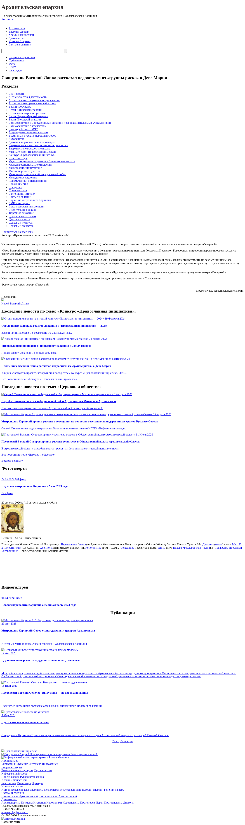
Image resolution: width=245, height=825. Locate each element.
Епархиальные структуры (17, 770)
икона (82, 544)
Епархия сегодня (19, 31)
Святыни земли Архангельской (58, 796)
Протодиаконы (113, 802)
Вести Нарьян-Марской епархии (28, 116)
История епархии (12, 786)
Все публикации (122, 741)
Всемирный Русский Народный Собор (32, 135)
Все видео (7, 604)
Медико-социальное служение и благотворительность (42, 161)
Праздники (15, 187)
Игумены (27, 802)
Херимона (46, 547)
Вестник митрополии (22, 57)
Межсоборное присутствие (25, 167)
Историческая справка (15, 789)
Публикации (16, 60)
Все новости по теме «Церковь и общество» (28, 454)
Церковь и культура (20, 222)
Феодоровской (192, 547)
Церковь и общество (21, 225)
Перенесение (69, 544)
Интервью (35, 763)
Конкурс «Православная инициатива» (32, 154)
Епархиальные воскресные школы (30, 148)
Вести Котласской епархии (25, 109)
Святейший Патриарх (22, 193)
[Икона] (12, 531)
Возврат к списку (12, 460)
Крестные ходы (18, 158)
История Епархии (19, 41)
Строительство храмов (22, 209)
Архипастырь (17, 28)
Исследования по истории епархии (81, 789)
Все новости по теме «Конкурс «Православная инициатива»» (39, 379)
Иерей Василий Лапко (15, 303)
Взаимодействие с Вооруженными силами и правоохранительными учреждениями (60, 122)
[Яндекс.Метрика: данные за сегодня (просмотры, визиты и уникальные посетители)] (13, 818)
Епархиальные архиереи (45, 789)
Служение (21, 763)
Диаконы (128, 802)
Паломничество (18, 183)
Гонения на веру (114, 789)
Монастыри (24, 783)
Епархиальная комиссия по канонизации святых (38, 145)
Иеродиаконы (71, 802)
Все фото (7, 493)
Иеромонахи (54, 802)
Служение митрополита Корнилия (30, 200)
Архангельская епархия (32, 7)
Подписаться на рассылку (17, 231)
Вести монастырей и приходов (27, 113)
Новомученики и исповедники (28, 180)
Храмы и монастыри (21, 34)
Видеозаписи (50, 763)
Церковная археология (22, 216)
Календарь (15, 70)
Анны (161, 547)
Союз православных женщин (26, 206)
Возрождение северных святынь (28, 132)
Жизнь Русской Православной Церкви (32, 151)
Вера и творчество (20, 106)
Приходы (37, 783)
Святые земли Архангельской (19, 796)
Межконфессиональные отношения (30, 164)
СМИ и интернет (19, 203)
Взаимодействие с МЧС (23, 129)
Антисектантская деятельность (27, 96)
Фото (12, 63)
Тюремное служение (21, 212)
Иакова (177, 547)
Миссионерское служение (24, 171)
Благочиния (8, 783)
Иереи (99, 802)
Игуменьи (39, 802)
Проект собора (10, 776)
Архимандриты (10, 802)
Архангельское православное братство (32, 103)
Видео (12, 66)
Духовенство (16, 38)
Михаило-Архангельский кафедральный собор (37, 174)
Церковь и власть (19, 219)
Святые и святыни (20, 44)
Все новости (16, 93)
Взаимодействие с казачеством (27, 125)
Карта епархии (43, 770)
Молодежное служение (23, 177)
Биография (8, 763)
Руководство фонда (32, 776)
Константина (93, 547)
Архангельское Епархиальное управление (34, 100)
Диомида (208, 544)
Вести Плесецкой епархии (25, 119)
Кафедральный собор (14, 773)
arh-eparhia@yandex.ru (14, 812)
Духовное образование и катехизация (32, 142)
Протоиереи (87, 802)
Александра (127, 547)
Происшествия (18, 190)
